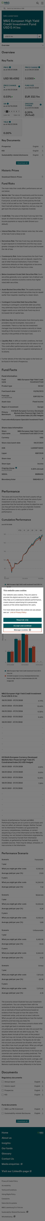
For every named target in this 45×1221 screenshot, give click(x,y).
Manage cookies (21, 630)
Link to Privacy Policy (18, 612)
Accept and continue (22, 626)
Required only (22, 620)
